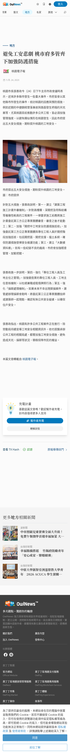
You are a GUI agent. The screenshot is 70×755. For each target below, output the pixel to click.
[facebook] (5, 655)
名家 (39, 12)
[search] (65, 12)
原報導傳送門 (56, 449)
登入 (60, 4)
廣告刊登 (40, 633)
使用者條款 (19, 731)
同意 (35, 738)
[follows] (37, 4)
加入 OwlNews (11, 639)
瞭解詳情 (35, 428)
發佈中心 (40, 639)
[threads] (11, 655)
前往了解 (35, 747)
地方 (27, 12)
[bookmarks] (43, 4)
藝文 (15, 12)
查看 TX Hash (11, 449)
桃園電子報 (29, 359)
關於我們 (7, 633)
